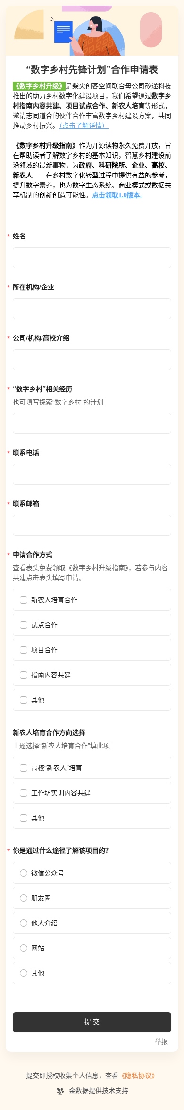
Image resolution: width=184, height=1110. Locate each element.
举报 (161, 1041)
